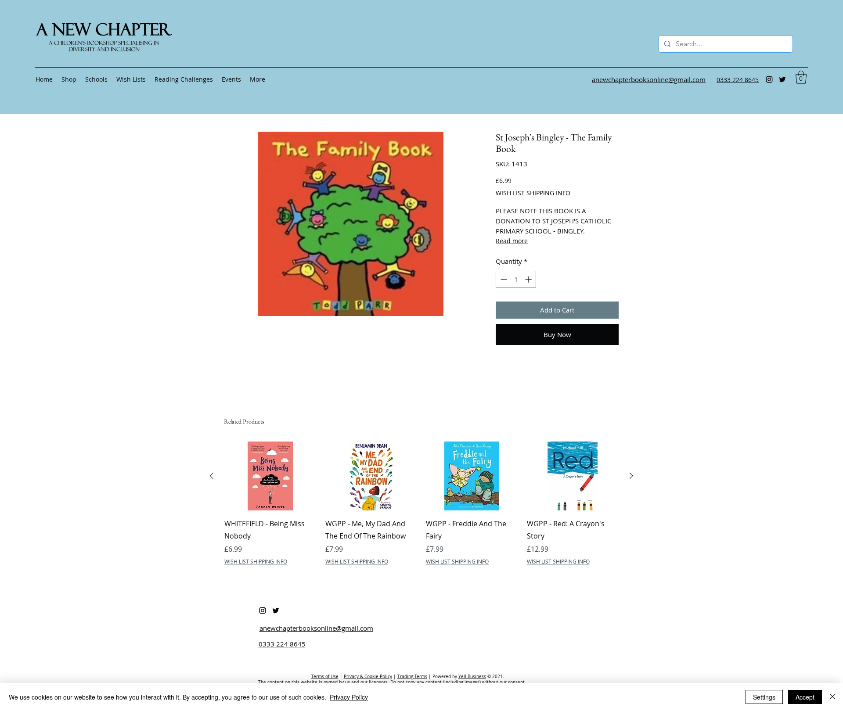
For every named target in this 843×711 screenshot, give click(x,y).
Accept (805, 697)
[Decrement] (503, 279)
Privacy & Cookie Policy (368, 676)
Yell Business (472, 676)
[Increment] (529, 279)
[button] (801, 77)
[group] (421, 509)
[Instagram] (769, 79)
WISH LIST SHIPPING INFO (533, 193)
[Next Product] (631, 475)
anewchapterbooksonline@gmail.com (316, 628)
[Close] (832, 697)
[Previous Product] (211, 475)
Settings (764, 697)
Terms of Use (325, 676)
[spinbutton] (516, 279)
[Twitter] (782, 79)
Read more (512, 241)
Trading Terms (412, 676)
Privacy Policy (349, 697)
